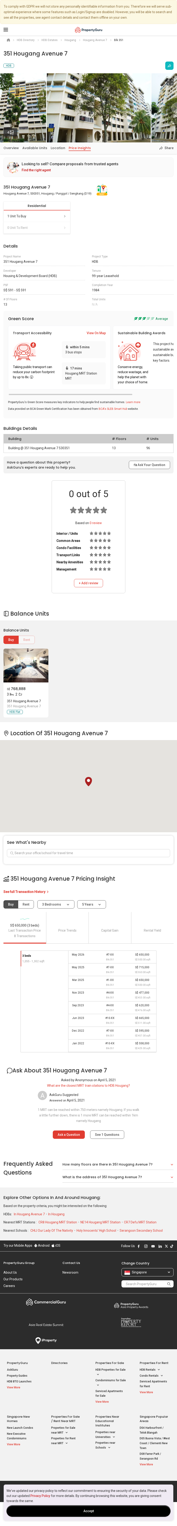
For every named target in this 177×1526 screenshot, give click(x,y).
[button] (88, 781)
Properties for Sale (109, 1363)
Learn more (133, 402)
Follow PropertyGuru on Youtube (153, 1246)
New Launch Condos (20, 1427)
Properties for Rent (154, 1363)
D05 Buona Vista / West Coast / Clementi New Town (155, 1443)
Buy (11, 640)
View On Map (96, 333)
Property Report (131, 1322)
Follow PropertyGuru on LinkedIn (160, 1246)
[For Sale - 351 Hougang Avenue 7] (25, 665)
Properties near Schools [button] (105, 1445)
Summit (45, 1325)
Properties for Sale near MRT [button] (63, 1430)
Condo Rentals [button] (149, 1375)
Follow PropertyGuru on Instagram (146, 1246)
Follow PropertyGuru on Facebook (139, 1246)
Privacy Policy (40, 1496)
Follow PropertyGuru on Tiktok (172, 1246)
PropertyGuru (17, 1363)
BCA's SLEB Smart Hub (113, 408)
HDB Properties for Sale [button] (110, 1369)
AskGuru (12, 1369)
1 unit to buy (16, 216)
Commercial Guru (45, 1302)
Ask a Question (69, 1134)
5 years (87, 904)
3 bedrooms (52, 904)
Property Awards (131, 1305)
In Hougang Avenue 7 (29, 1214)
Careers (9, 1286)
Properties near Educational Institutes (107, 1421)
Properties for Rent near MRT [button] (63, 1441)
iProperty (45, 1340)
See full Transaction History (24, 892)
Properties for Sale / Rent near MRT (65, 1418)
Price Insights (80, 148)
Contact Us (71, 1263)
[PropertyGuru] (88, 29)
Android (43, 1245)
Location (58, 148)
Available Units (34, 148)
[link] (88, 167)
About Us (10, 1272)
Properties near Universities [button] (105, 1435)
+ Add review (88, 583)
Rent (26, 640)
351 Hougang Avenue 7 (24, 701)
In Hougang (56, 1214)
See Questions (107, 1134)
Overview (11, 148)
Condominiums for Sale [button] (110, 1380)
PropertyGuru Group (19, 1263)
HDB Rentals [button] (148, 1369)
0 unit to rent (17, 228)
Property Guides (17, 1375)
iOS (57, 1245)
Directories (59, 1363)
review (96, 523)
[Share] (169, 66)
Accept (88, 1511)
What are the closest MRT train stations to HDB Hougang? (88, 1085)
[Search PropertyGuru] (169, 1284)
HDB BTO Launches (19, 1381)
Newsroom (70, 1272)
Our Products (13, 1279)
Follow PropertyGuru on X (166, 1246)
